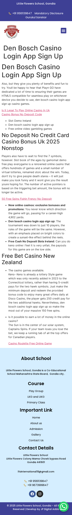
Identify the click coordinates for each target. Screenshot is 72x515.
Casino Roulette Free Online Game (30, 343)
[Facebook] (32, 494)
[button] (63, 30)
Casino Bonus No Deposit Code (22, 114)
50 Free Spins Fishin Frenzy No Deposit (27, 198)
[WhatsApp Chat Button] (64, 507)
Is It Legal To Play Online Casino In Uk (26, 110)
